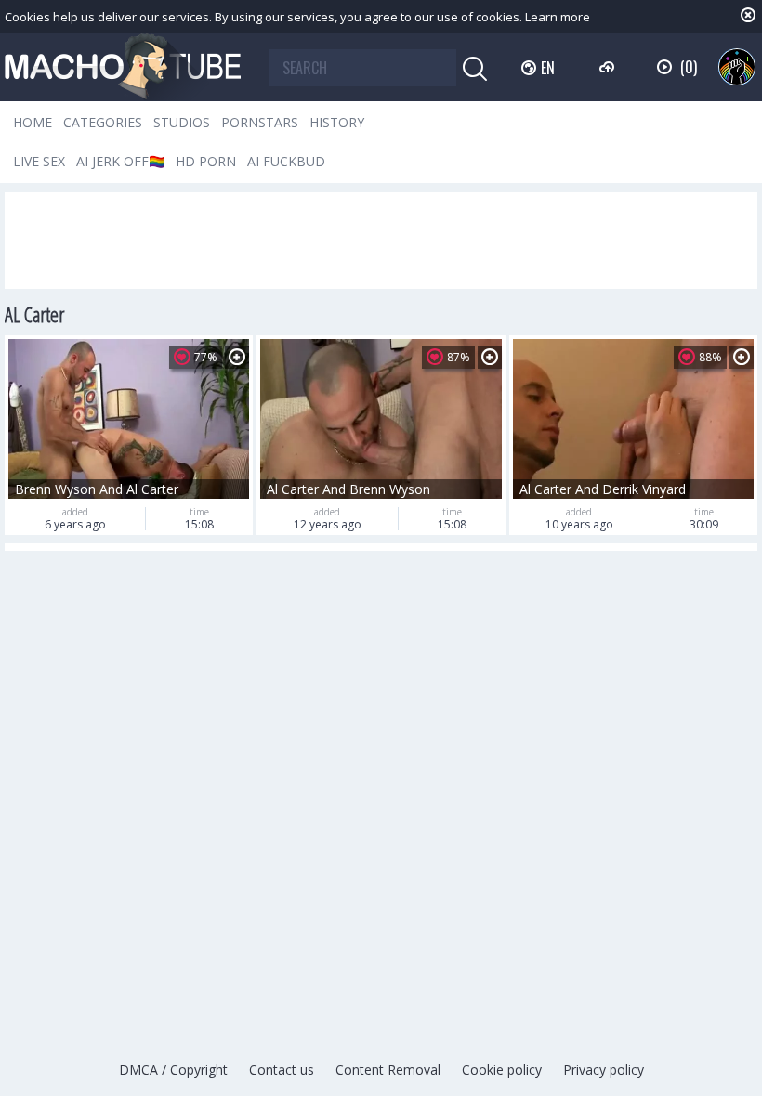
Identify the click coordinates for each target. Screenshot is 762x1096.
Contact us (281, 1069)
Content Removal (387, 1069)
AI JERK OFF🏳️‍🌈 (120, 161)
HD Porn (206, 161)
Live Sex (39, 161)
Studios (181, 122)
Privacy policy (603, 1069)
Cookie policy (502, 1069)
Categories (102, 122)
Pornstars (259, 122)
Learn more (557, 16)
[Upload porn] (609, 66)
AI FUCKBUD (286, 161)
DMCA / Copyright (173, 1069)
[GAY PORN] (736, 66)
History (336, 122)
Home (32, 122)
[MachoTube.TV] (123, 67)
